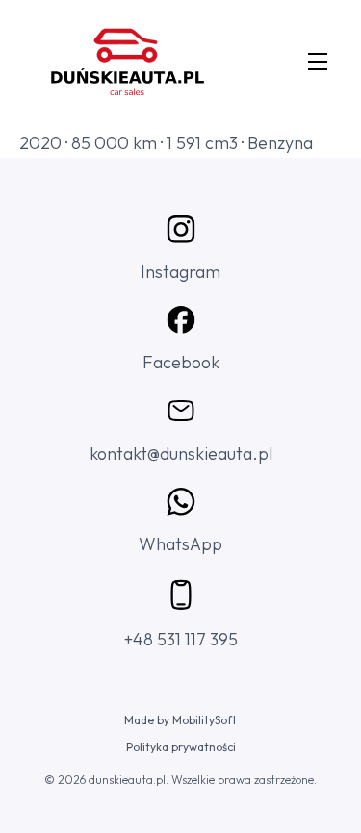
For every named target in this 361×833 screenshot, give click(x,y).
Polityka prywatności (181, 747)
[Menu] (318, 63)
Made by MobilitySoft (180, 720)
